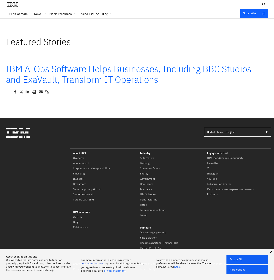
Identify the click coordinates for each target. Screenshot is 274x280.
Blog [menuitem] (105, 14)
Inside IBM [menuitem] (87, 14)
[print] (34, 91)
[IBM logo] (14, 4)
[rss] (47, 91)
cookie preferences (92, 263)
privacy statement (114, 270)
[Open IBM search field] (263, 4)
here (177, 266)
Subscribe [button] (249, 13)
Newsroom (17, 14)
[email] (40, 91)
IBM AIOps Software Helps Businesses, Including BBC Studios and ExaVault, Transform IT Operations (128, 74)
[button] (271, 251)
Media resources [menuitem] (60, 14)
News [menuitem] (38, 14)
